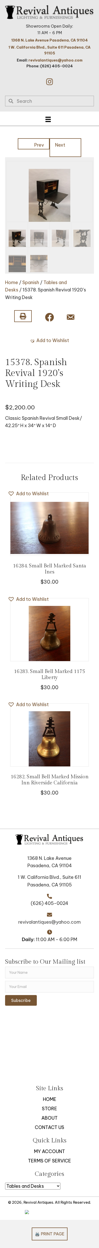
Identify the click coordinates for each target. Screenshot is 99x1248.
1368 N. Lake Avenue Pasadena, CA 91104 (49, 40)
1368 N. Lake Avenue (49, 858)
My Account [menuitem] (49, 1151)
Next (60, 145)
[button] (49, 81)
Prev (39, 145)
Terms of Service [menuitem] (49, 1161)
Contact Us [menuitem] (49, 1127)
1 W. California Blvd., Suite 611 (49, 877)
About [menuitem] (49, 1118)
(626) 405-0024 (49, 903)
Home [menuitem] (49, 1099)
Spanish (30, 282)
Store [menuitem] (49, 1109)
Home (11, 282)
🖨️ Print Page (49, 1233)
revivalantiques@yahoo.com (55, 60)
